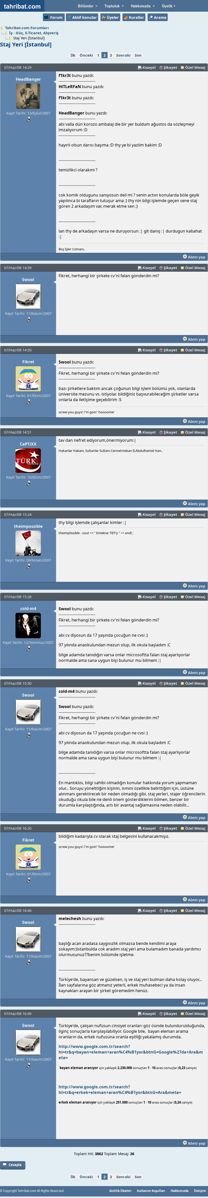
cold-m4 (28, 608)
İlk (73, 55)
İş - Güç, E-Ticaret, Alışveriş (33, 32)
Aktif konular (84, 17)
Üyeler (113, 17)
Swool (28, 279)
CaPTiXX (28, 444)
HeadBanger (28, 79)
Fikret (28, 362)
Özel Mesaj (195, 67)
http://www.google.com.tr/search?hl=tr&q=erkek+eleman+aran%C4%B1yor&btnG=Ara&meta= (120, 1089)
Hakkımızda (179, 1191)
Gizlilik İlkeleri (120, 1191)
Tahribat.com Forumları (27, 27)
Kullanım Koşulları (151, 1191)
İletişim (200, 1191)
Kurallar (136, 17)
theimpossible (28, 526)
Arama (160, 17)
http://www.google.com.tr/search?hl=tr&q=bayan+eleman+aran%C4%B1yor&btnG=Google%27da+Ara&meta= (131, 1052)
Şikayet (170, 67)
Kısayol (149, 67)
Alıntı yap (196, 256)
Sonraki (123, 55)
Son (138, 55)
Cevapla (15, 1164)
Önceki (86, 55)
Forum (56, 17)
